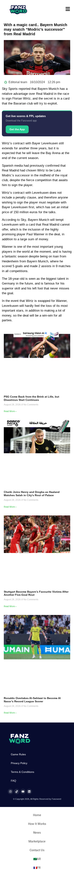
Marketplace (37, 841)
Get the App (17, 129)
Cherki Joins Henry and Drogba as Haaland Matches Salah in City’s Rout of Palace (32, 493)
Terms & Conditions (22, 771)
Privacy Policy (19, 763)
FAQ (13, 780)
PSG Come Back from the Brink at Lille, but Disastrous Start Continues (31, 398)
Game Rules (18, 754)
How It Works (37, 824)
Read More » (10, 411)
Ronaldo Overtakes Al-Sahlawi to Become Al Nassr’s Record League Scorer (32, 700)
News (37, 832)
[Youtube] (23, 791)
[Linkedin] (29, 791)
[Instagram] (10, 791)
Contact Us (37, 850)
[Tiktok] (16, 791)
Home (37, 815)
